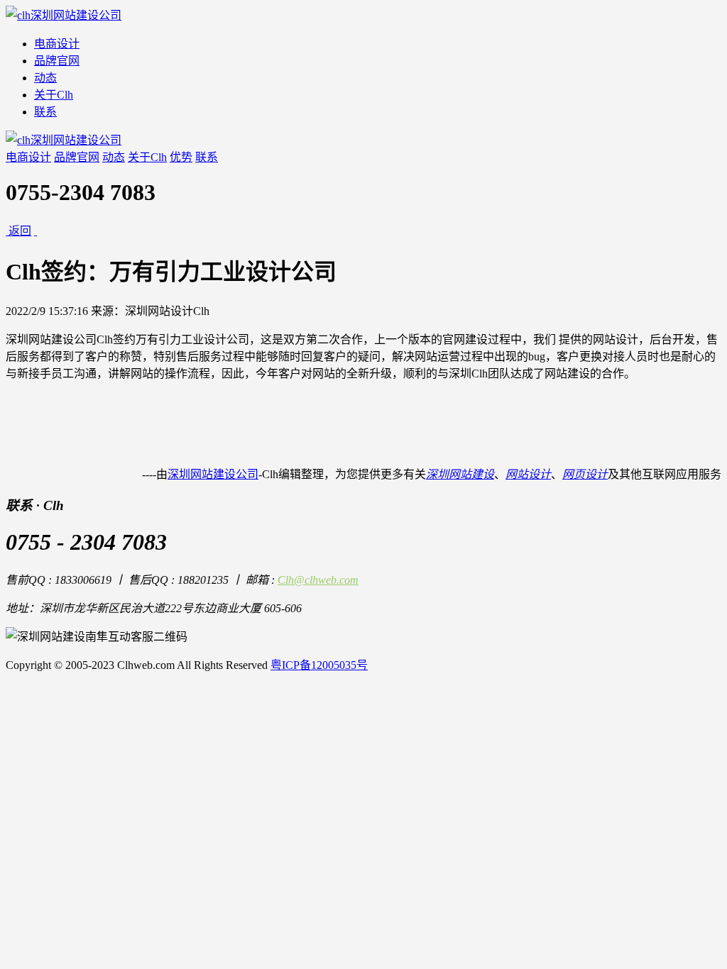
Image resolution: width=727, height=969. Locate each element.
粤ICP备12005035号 (319, 665)
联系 (45, 112)
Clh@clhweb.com (318, 580)
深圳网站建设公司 (213, 474)
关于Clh (53, 95)
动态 (45, 78)
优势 (181, 157)
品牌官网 (57, 61)
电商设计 (57, 44)
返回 (20, 231)
